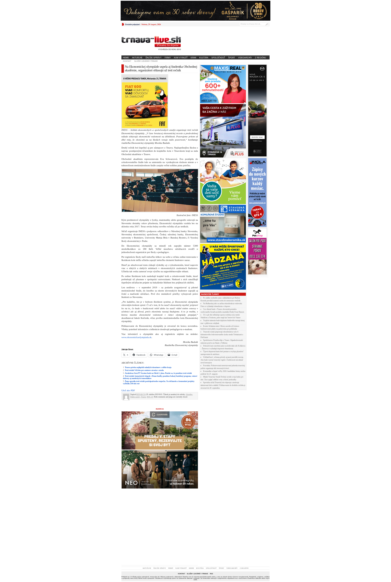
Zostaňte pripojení (132, 24)
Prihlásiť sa (125, 577)
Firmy (168, 58)
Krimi (193, 58)
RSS (211, 574)
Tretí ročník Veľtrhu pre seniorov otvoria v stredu (144, 370)
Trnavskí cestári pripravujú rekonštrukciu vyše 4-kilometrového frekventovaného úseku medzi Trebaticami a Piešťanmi (222, 334)
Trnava (143, 397)
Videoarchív (245, 58)
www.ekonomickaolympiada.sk (136, 337)
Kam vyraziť (181, 58)
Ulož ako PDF (128, 390)
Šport (231, 58)
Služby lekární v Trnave (146, 61)
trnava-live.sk (154, 577)
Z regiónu (260, 58)
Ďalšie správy (154, 58)
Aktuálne (137, 58)
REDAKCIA (141, 394)
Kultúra (203, 58)
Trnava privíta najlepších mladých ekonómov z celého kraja (148, 367)
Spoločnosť (218, 58)
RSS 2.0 (150, 397)
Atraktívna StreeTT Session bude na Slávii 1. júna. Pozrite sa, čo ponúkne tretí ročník (158, 373)
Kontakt (127, 61)
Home (126, 58)
